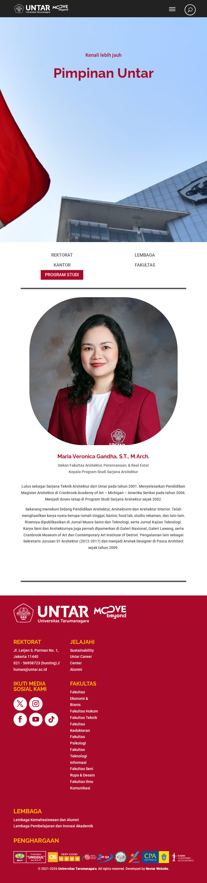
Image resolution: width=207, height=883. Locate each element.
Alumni (76, 669)
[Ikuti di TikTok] (51, 719)
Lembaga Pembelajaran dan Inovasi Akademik (53, 826)
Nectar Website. (157, 869)
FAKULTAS (145, 265)
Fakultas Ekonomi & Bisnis (79, 698)
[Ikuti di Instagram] (36, 704)
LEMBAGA (145, 255)
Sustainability (82, 650)
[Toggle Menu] (172, 9)
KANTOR (62, 265)
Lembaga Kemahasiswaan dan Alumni (46, 820)
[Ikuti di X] (20, 704)
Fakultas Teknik (83, 717)
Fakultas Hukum (84, 711)
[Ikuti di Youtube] (36, 719)
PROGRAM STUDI (62, 274)
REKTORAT (62, 255)
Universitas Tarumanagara (77, 869)
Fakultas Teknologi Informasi (78, 756)
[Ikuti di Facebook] (20, 719)
